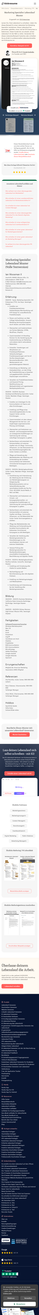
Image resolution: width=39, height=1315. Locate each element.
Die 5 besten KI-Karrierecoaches (12, 1182)
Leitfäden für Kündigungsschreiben (13, 1111)
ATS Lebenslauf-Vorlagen (10, 1138)
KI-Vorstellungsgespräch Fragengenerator (15, 1057)
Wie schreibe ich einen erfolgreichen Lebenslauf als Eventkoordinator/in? (18, 223)
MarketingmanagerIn (19, 815)
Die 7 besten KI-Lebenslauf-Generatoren (15, 1171)
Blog (3, 1124)
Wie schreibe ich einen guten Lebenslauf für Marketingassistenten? (19, 231)
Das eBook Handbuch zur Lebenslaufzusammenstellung (11, 1116)
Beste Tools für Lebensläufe (11, 1189)
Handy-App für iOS (8, 1090)
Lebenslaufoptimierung (9, 1050)
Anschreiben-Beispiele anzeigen (19, 946)
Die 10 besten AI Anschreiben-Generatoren (16, 1173)
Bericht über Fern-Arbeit (9, 1120)
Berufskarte (5, 1055)
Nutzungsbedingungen (9, 1224)
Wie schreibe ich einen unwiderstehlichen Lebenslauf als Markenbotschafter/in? (19, 199)
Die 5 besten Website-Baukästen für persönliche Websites (17, 1179)
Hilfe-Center (6, 1099)
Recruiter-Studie (7, 1212)
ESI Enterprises (25, 19)
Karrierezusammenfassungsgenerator (14, 1034)
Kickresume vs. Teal (8, 1209)
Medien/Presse (6, 1230)
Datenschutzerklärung (9, 1226)
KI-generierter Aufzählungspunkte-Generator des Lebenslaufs (18, 1027)
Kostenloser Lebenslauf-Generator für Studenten (17, 1062)
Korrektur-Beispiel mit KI (19, 46)
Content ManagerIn (18, 821)
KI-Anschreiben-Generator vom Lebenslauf (15, 1066)
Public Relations (27, 836)
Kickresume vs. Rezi (8, 1205)
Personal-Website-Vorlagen (10, 1136)
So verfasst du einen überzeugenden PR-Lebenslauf (19, 245)
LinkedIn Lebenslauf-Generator (12, 1012)
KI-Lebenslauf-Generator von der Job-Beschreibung (18, 1048)
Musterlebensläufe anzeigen (19, 891)
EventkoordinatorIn (19, 831)
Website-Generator (8, 1009)
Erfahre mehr (7, 1293)
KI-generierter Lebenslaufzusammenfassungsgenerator (15, 1031)
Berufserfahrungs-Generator (11, 1037)
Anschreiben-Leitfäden (9, 1108)
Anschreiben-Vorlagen (9, 1134)
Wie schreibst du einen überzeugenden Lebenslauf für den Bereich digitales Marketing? (19, 215)
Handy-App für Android (9, 1092)
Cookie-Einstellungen (8, 1228)
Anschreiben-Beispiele (9, 1104)
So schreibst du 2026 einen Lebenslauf (14, 1196)
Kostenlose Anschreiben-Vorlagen (13, 1150)
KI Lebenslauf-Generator (10, 1014)
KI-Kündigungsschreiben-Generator (13, 1019)
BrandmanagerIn (18, 826)
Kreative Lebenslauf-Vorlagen (11, 1147)
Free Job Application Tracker (11, 1071)
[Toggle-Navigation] (35, 3)
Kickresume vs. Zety (8, 1203)
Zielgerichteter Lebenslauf (10, 1046)
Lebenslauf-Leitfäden (8, 1106)
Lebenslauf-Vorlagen (8, 1131)
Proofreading (6, 1073)
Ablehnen (11, 1298)
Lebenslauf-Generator (9, 1005)
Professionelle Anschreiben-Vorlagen (14, 1157)
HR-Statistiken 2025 (8, 1200)
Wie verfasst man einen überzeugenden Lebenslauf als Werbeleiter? (19, 192)
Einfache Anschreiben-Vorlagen (12, 1154)
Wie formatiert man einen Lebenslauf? (14, 1198)
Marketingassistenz (18, 810)
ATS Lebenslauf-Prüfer (9, 1041)
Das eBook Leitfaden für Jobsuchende (14, 1113)
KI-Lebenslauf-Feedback (10, 1053)
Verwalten (28, 1298)
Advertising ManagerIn (18, 841)
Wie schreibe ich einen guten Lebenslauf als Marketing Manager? (19, 238)
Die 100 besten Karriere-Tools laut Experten (16, 1193)
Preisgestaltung (7, 1080)
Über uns (4, 1219)
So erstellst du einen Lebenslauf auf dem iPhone (17, 1164)
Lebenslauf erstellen (12, 986)
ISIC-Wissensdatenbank (9, 1166)
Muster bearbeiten (19, 734)
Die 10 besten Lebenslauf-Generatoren (14, 1168)
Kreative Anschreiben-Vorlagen (12, 1152)
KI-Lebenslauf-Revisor (9, 1021)
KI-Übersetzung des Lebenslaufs (12, 1023)
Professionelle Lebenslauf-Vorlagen (13, 1145)
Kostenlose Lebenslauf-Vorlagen (12, 1141)
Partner (4, 1233)
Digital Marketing (10, 836)
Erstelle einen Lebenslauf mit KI (19, 773)
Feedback (5, 1235)
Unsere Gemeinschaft (9, 1122)
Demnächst (5, 1076)
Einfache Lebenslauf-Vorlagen (11, 1143)
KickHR (4, 1078)
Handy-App (5, 1087)
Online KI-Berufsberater (9, 1060)
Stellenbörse (6, 1069)
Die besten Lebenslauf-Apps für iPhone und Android (19, 1186)
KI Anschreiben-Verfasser (10, 1016)
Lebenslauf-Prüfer (7, 1039)
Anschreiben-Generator (9, 1007)
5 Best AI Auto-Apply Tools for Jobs (13, 1184)
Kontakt (4, 1221)
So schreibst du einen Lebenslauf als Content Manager (18, 207)
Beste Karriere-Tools (8, 1191)
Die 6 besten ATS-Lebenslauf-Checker (14, 1175)
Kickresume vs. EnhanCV (10, 1207)
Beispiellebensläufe (8, 1101)
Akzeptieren (20, 1304)
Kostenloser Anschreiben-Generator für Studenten (18, 1064)
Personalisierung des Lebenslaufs (13, 1043)
